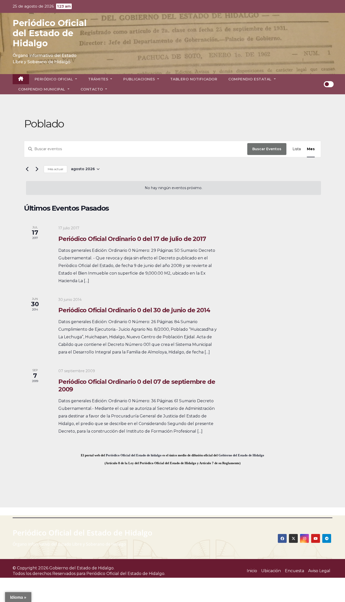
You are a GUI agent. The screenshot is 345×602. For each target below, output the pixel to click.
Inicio (252, 570)
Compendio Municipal (42, 89)
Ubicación (271, 570)
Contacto (92, 89)
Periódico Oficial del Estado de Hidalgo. (125, 573)
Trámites (98, 79)
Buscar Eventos (266, 149)
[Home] (21, 79)
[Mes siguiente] (37, 169)
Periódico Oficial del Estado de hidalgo (134, 455)
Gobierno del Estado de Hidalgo (241, 455)
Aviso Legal (319, 570)
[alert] (173, 188)
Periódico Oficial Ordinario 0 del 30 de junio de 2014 (134, 310)
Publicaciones (139, 79)
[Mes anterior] (27, 169)
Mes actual (55, 169)
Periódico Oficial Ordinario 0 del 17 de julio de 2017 (132, 238)
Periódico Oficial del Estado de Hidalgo (50, 33)
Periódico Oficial (54, 79)
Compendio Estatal (250, 79)
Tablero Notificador (193, 79)
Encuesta (294, 570)
